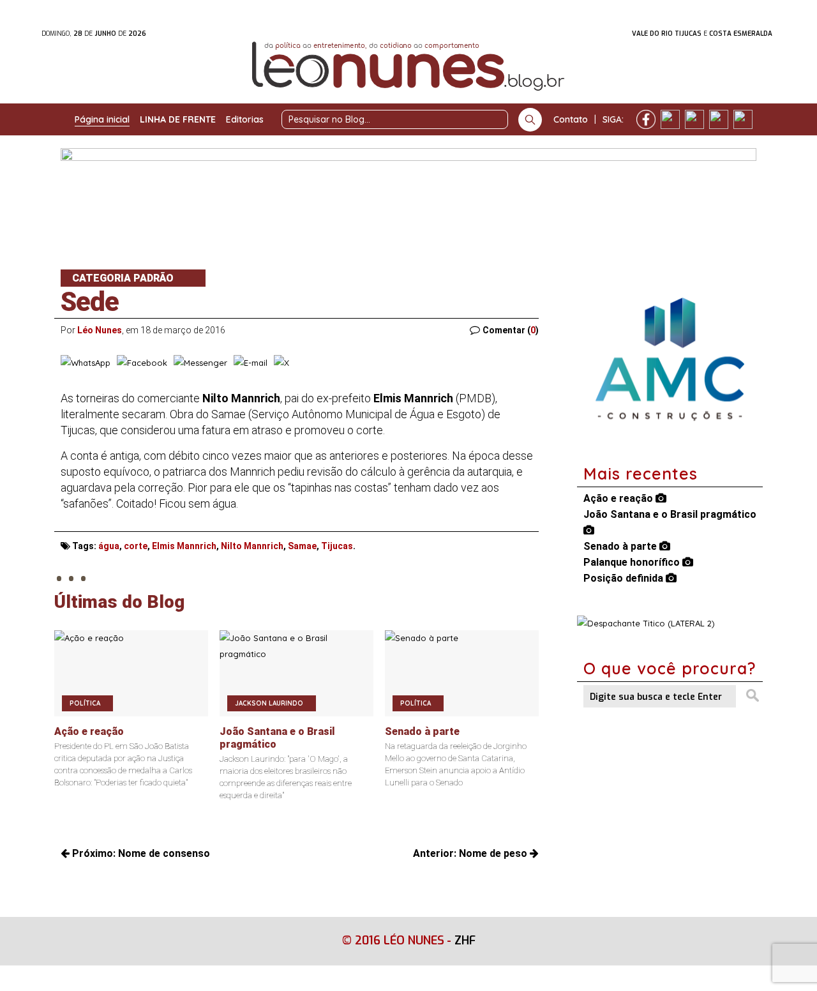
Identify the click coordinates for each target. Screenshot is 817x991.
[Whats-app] (743, 119)
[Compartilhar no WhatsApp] (85, 362)
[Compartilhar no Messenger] (200, 362)
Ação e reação (619, 498)
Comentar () (511, 330)
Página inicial (102, 119)
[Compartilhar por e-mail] (250, 362)
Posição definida (624, 578)
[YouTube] (718, 119)
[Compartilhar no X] (281, 362)
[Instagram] (670, 119)
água (108, 546)
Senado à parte (621, 546)
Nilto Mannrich (252, 546)
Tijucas (337, 546)
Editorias (245, 119)
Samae (302, 546)
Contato (570, 119)
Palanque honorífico (632, 562)
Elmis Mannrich (184, 546)
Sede (90, 301)
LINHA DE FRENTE (178, 119)
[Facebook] (646, 119)
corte (135, 546)
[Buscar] (530, 119)
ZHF (465, 940)
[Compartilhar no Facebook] (142, 362)
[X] (694, 119)
